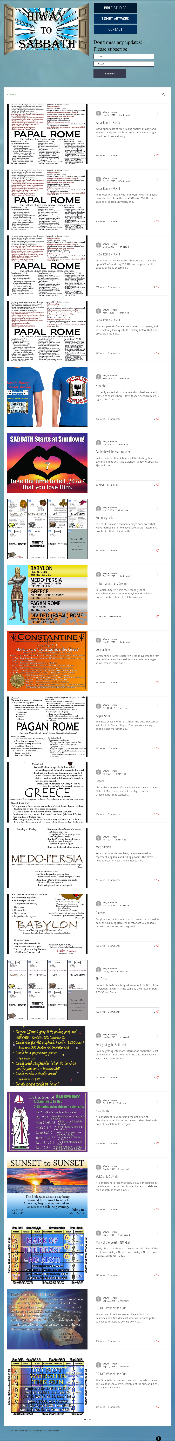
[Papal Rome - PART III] (47, 200)
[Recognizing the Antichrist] (47, 1056)
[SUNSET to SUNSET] (47, 1188)
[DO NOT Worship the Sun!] (47, 1385)
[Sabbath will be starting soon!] (47, 463)
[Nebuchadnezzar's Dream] (47, 595)
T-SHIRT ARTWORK (115, 18)
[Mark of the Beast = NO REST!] (47, 1253)
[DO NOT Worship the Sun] (47, 1319)
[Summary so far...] (47, 529)
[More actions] (159, 113)
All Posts (11, 94)
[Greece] (47, 792)
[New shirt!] (47, 397)
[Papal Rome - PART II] (47, 265)
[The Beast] (47, 990)
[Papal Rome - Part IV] (47, 134)
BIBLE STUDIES (115, 8)
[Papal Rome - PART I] (47, 331)
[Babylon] (47, 924)
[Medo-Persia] (47, 858)
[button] (163, 94)
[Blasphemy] (47, 1122)
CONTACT (115, 29)
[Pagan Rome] (47, 727)
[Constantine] (47, 661)
